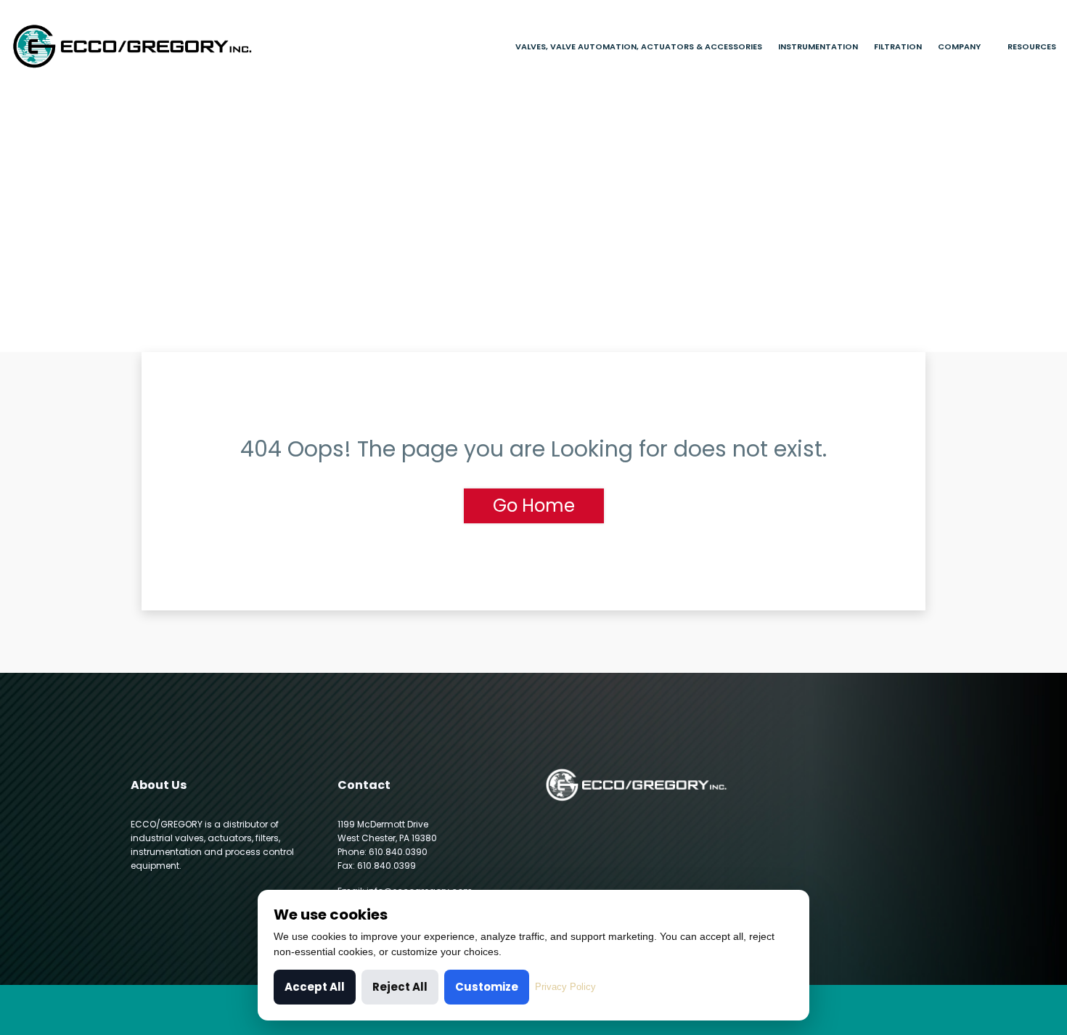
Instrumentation (818, 46)
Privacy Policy (565, 986)
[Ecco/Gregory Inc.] (133, 46)
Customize (486, 986)
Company (959, 46)
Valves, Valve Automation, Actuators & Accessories (638, 46)
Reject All (400, 986)
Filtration (898, 46)
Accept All (315, 986)
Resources (1031, 46)
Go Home (534, 506)
